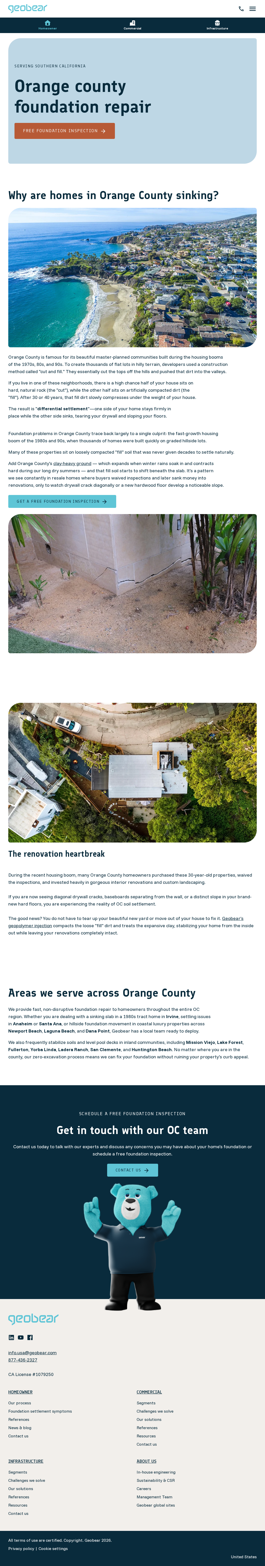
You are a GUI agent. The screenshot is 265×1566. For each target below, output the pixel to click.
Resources (146, 1435)
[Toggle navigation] (252, 9)
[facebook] (30, 1337)
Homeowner (48, 28)
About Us (146, 1461)
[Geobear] (27, 8)
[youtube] (21, 1337)
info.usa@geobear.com (32, 1353)
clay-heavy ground (72, 463)
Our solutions (149, 1419)
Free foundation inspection (60, 130)
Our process (19, 1402)
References (18, 1419)
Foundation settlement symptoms (40, 1411)
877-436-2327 (22, 1360)
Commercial (132, 28)
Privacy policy (21, 1548)
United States (244, 1556)
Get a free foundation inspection (58, 501)
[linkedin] (11, 1337)
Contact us (128, 1170)
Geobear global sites (156, 1505)
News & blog (19, 1427)
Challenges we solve (155, 1411)
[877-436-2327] (241, 9)
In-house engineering (156, 1472)
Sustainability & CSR (156, 1480)
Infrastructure (217, 28)
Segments (146, 1402)
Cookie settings (53, 1548)
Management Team (154, 1496)
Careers (144, 1488)
